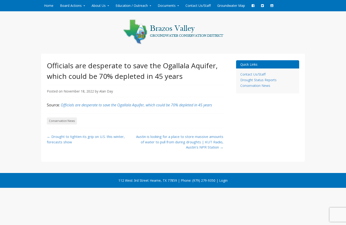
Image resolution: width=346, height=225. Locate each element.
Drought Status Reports (258, 80)
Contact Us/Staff (198, 5)
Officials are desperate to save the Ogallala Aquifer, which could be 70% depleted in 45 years (136, 105)
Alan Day (106, 91)
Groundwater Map (231, 5)
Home (48, 5)
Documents (167, 5)
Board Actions (71, 5)
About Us (99, 5)
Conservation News (62, 121)
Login (223, 180)
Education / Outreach (132, 5)
